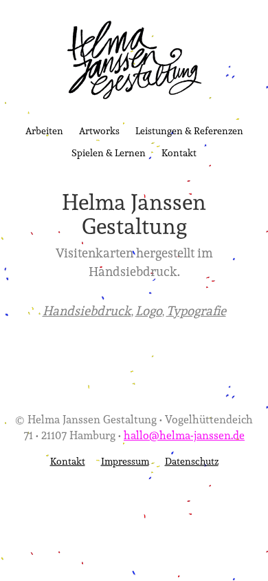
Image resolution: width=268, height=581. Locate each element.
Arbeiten (44, 130)
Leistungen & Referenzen (189, 130)
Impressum (125, 460)
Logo (148, 310)
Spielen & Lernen (108, 152)
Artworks (99, 130)
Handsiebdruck (87, 310)
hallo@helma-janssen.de (184, 434)
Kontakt (179, 152)
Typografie (196, 310)
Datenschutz (192, 460)
